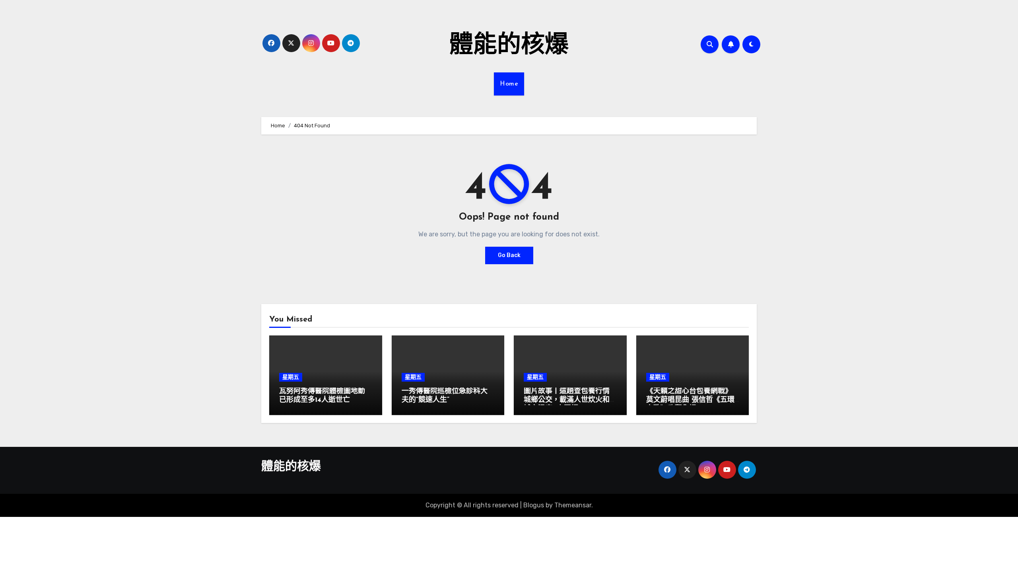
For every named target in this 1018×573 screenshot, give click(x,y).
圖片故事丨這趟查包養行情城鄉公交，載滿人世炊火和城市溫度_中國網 (567, 400)
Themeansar (572, 505)
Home (509, 84)
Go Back (509, 255)
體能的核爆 (509, 46)
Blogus (533, 505)
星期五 (290, 377)
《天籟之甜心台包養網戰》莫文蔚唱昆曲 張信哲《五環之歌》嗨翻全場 (690, 400)
